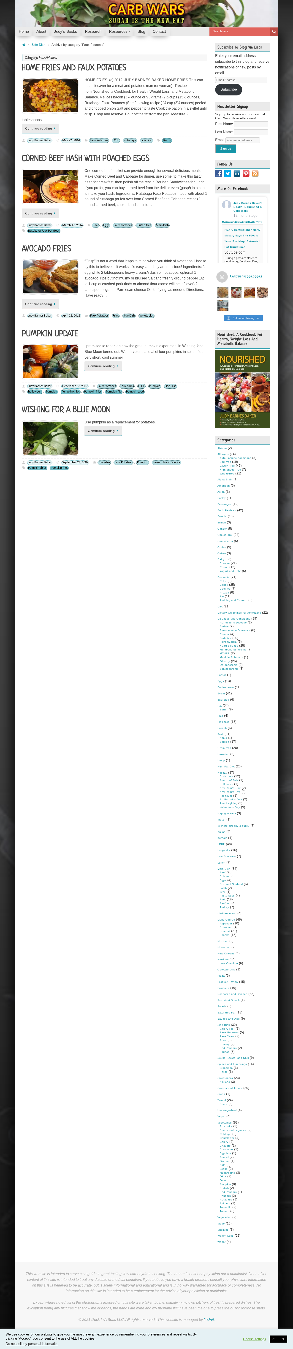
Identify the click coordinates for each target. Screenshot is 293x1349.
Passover (226, 795)
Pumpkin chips (71, 391)
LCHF (116, 140)
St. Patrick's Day (231, 799)
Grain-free (224, 748)
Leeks (224, 1169)
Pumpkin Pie (114, 391)
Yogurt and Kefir (230, 571)
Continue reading (38, 128)
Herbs (224, 1071)
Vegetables (146, 315)
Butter (224, 709)
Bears (224, 1104)
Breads (222, 516)
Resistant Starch (228, 1000)
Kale (222, 1165)
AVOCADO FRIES (46, 249)
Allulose (225, 1082)
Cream (224, 567)
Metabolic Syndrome (233, 649)
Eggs (106, 225)
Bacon (167, 140)
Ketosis (222, 838)
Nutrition (223, 959)
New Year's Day (230, 788)
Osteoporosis (229, 665)
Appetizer (226, 923)
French (222, 728)
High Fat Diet (226, 766)
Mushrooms (227, 1172)
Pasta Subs (227, 895)
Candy (224, 584)
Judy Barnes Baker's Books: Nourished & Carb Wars (248, 207)
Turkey (224, 907)
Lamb (223, 888)
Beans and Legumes (233, 1130)
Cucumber (226, 1149)
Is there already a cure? (233, 825)
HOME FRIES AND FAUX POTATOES (74, 68)
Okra (223, 1176)
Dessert (225, 931)
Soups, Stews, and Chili (233, 1057)
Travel (221, 1100)
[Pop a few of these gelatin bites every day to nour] (222, 305)
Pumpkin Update (50, 334)
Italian (221, 831)
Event (221, 693)
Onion (224, 1180)
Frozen (224, 592)
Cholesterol (225, 535)
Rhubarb (225, 1196)
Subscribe (228, 89)
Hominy (225, 1044)
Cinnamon (226, 1068)
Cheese (225, 563)
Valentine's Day (230, 807)
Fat (219, 705)
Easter (221, 675)
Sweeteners (225, 1078)
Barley (221, 498)
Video (221, 1223)
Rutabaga (130, 140)
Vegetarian (224, 1217)
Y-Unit (209, 1320)
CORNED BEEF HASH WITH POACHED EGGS (85, 158)
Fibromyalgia (228, 641)
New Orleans (226, 953)
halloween (34, 391)
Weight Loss (225, 1235)
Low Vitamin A (229, 963)
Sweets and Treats (229, 1088)
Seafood (225, 903)
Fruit (220, 734)
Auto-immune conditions (235, 458)
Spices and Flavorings (232, 1064)
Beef (96, 225)
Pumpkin (154, 386)
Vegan (221, 1116)
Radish (224, 1188)
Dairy (221, 559)
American (223, 485)
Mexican (222, 941)
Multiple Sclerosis (231, 657)
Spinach (225, 1203)
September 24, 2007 (75, 462)
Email (220, 140)
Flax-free (223, 722)
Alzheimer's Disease (233, 622)
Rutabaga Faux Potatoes (44, 231)
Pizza (221, 975)
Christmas (226, 776)
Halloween (226, 784)
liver (222, 892)
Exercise (223, 699)
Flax (220, 715)
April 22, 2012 (71, 315)
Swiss (221, 1094)
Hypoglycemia (226, 813)
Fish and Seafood (231, 884)
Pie (222, 596)
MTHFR (225, 653)
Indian (221, 819)
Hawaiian (223, 754)
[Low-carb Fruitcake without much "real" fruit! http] (249, 292)
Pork (223, 899)
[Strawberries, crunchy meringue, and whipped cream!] (236, 292)
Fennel (224, 1157)
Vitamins (223, 1229)
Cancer (222, 528)
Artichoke (226, 1126)
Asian (221, 491)
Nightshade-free (230, 469)
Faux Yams (127, 386)
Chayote (225, 1145)
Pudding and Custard (233, 600)
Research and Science (166, 462)
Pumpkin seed (135, 391)
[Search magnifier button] (274, 31)
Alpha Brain (225, 479)
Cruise (221, 547)
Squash (225, 1052)
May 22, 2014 (71, 140)
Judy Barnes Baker (40, 140)
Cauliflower (227, 1138)
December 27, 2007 (75, 386)
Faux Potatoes (99, 140)
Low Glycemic (226, 856)
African (222, 448)
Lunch (221, 862)
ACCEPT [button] (278, 1339)
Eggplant (225, 1153)
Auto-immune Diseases (235, 630)
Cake (223, 581)
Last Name (224, 132)
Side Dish (38, 44)
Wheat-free (227, 473)
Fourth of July (229, 780)
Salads (221, 1006)
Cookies (225, 588)
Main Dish (162, 225)
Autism (224, 626)
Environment (225, 687)
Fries (116, 315)
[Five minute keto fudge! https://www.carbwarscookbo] (262, 292)
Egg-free (225, 462)
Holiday (222, 772)
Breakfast (226, 927)
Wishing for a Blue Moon (66, 410)
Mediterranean (226, 913)
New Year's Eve (230, 792)
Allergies (223, 454)
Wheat (221, 1242)
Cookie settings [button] (254, 1339)
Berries (224, 741)
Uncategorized (227, 1110)
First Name (224, 124)
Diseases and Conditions (233, 618)
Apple (223, 738)
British (221, 522)
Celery (224, 1141)
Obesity (225, 661)
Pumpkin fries (92, 391)
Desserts (223, 577)
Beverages (224, 504)
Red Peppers (228, 1048)
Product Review (227, 982)
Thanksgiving (228, 803)
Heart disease (229, 645)
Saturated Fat (226, 1012)
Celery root (227, 1028)
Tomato (224, 1211)
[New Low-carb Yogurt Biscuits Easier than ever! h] (222, 292)
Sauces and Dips (228, 1018)
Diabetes (104, 462)
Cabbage (225, 1134)
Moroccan (224, 947)
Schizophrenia (229, 668)
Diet (220, 606)
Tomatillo (225, 1207)
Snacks (225, 935)
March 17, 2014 (72, 225)
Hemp (221, 760)
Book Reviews (226, 510)
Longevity (223, 850)
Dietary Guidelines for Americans (239, 612)
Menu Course (226, 919)
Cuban (221, 553)
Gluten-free (143, 225)
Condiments (225, 541)
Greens (225, 1161)
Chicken (225, 876)
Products (223, 988)
